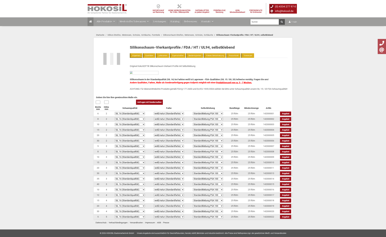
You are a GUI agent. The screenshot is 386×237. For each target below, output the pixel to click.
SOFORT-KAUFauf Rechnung (158, 11)
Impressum (150, 222)
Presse (166, 222)
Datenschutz (101, 222)
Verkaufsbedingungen (118, 222)
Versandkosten (136, 222)
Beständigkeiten (194, 55)
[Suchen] (282, 22)
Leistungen (159, 21)
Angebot (285, 113)
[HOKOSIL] (107, 8)
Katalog (175, 21)
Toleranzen (248, 55)
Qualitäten (149, 55)
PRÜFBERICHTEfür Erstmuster (255, 11)
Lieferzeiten (162, 55)
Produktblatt (234, 55)
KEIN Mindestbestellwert (237, 11)
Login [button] (294, 22)
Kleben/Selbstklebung (215, 55)
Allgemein (136, 55)
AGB (159, 222)
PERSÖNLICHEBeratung (220, 11)
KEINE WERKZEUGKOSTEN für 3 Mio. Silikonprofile (179, 11)
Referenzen (190, 21)
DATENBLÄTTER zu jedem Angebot (202, 11)
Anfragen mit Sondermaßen (149, 102)
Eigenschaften (178, 55)
